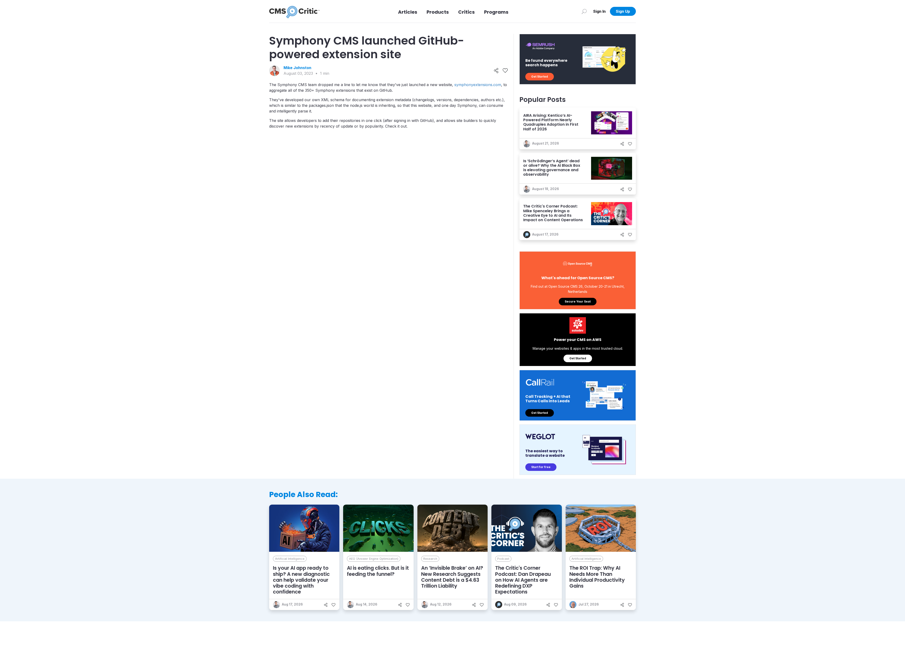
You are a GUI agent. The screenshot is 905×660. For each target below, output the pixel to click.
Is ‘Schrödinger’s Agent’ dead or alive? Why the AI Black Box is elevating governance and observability (551, 167)
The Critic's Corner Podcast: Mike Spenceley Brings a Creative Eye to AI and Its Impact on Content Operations (553, 213)
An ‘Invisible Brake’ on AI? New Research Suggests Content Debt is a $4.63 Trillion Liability (452, 577)
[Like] (505, 71)
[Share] (496, 71)
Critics (466, 12)
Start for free (541, 467)
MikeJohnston (297, 67)
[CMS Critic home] (294, 11)
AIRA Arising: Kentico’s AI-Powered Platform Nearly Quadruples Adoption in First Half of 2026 (550, 122)
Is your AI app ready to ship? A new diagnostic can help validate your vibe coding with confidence (301, 580)
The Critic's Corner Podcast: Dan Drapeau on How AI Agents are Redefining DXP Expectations (523, 580)
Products (438, 12)
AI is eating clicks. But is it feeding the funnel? (378, 571)
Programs (496, 12)
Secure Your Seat (578, 301)
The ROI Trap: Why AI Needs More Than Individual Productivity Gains (597, 577)
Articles (407, 12)
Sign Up (623, 11)
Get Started (539, 76)
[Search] (584, 11)
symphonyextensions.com (477, 84)
